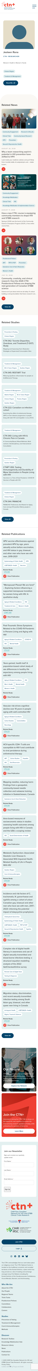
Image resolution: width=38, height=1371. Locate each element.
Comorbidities (21, 721)
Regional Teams (7, 1294)
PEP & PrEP (12, 263)
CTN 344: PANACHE (12, 501)
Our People (6, 1291)
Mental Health (14, 644)
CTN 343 (7, 806)
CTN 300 (7, 572)
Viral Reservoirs (15, 762)
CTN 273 (7, 731)
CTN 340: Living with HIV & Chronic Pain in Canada (15, 437)
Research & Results (27, 132)
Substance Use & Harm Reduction (13, 267)
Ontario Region (9, 71)
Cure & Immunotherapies (12, 874)
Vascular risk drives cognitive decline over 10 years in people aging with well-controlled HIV (17, 708)
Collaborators (6, 1307)
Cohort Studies (9, 721)
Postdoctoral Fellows (9, 258)
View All (8, 307)
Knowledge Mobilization (10, 197)
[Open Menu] (34, 6)
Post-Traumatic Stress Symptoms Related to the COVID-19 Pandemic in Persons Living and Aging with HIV (18, 630)
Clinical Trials (7, 136)
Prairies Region (22, 399)
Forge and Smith (18, 1367)
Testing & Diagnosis (10, 976)
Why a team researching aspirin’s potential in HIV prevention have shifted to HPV (16, 154)
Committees (6, 1304)
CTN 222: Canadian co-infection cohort (17, 408)
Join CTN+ (19, 1242)
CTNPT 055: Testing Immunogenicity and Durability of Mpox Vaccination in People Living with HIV (18, 471)
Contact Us (6, 1355)
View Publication (13, 576)
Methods (5, 1329)
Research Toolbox (8, 1339)
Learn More (19, 1131)
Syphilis (28, 929)
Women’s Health (8, 271)
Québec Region (25, 368)
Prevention (12, 140)
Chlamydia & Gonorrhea (12, 917)
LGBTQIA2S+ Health (10, 565)
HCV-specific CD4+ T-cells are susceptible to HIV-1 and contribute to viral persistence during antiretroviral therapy (18, 749)
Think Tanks (6, 1297)
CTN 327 (7, 650)
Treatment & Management (12, 76)
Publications (6, 1351)
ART (4, 263)
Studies (5, 1316)
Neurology (7, 725)
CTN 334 (7, 1021)
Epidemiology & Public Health (13, 561)
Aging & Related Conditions (13, 602)
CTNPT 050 (7, 612)
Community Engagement (10, 132)
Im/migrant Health (9, 1010)
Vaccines (23, 565)
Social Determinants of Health (19, 835)
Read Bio (9, 83)
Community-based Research (23, 136)
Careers (4, 1310)
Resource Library (8, 1345)
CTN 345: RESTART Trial (14, 372)
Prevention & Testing (10, 332)
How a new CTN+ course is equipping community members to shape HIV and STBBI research (19, 216)
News (4, 1348)
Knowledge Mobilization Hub (12, 1342)
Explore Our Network (19, 1086)
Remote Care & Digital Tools (13, 972)
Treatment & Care (9, 606)
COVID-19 (28, 639)
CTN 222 (7, 769)
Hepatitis (25, 758)
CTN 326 (7, 881)
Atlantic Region (9, 395)
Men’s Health (8, 684)
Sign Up (7, 1189)
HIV (15, 201)
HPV (4, 140)
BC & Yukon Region (10, 368)
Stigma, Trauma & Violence (12, 1014)
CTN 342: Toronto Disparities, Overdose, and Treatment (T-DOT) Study (18, 343)
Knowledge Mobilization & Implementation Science (18, 206)
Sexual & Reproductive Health (12, 144)
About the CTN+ (7, 1288)
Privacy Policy (6, 1364)
